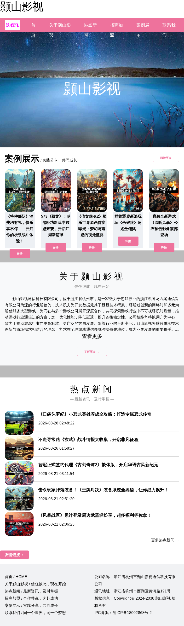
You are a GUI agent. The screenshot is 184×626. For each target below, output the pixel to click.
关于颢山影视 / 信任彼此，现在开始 (35, 584)
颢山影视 (21, 6)
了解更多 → (92, 351)
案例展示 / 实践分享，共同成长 (31, 605)
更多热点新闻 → (165, 540)
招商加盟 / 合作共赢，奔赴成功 (31, 598)
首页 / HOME (16, 577)
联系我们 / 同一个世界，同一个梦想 (35, 613)
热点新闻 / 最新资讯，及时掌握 (31, 591)
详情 (20, 253)
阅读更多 (166, 157)
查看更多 (92, 336)
